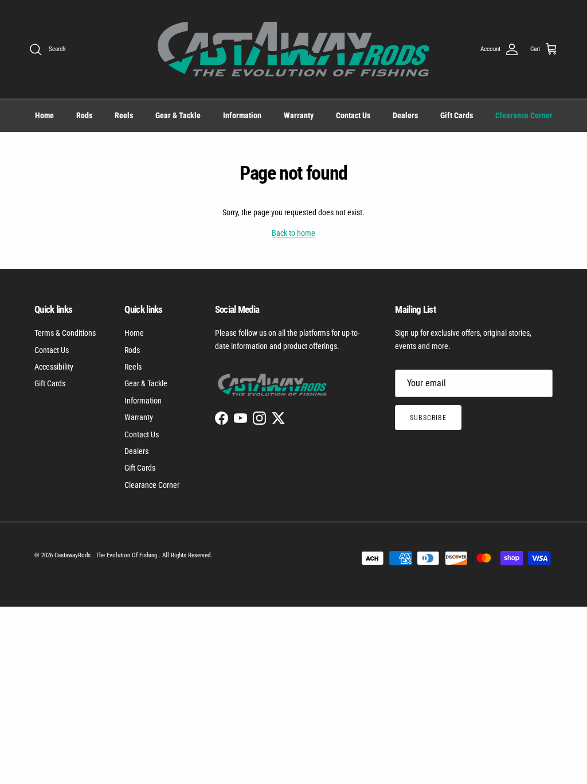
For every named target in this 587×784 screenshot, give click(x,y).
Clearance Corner (524, 115)
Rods (84, 115)
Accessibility (53, 366)
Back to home (293, 233)
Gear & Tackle (178, 115)
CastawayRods (73, 555)
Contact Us (353, 115)
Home (44, 115)
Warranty (299, 115)
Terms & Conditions (65, 332)
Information (242, 115)
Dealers (405, 115)
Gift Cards (456, 115)
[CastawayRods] (293, 49)
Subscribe (428, 418)
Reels (124, 115)
